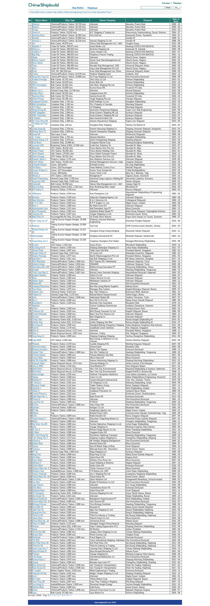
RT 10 (35, 452)
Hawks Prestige (39, 256)
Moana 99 (36, 283)
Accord (35, 317)
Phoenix (35, 344)
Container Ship (51, 12)
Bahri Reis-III (38, 217)
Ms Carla (36, 579)
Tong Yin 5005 (38, 523)
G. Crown (36, 137)
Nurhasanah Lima (40, 208)
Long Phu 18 (37, 402)
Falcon (35, 446)
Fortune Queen (38, 355)
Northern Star (38, 471)
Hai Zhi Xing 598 (39, 360)
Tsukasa (36, 449)
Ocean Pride (37, 250)
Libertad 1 (36, 388)
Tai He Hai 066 (38, 532)
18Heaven (36, 193)
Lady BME (37, 340)
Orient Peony (38, 99)
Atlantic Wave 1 (39, 159)
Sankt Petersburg (40, 178)
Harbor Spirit (37, 281)
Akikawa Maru (38, 490)
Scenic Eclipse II (39, 170)
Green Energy (38, 156)
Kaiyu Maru (37, 460)
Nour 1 (35, 206)
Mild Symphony (39, 104)
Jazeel (35, 562)
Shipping (91, 8)
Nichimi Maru (38, 587)
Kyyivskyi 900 (38, 181)
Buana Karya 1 (38, 559)
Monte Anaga (38, 374)
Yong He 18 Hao (39, 573)
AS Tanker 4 (37, 189)
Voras (34, 88)
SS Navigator (38, 493)
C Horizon (36, 382)
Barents (35, 27)
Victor (34, 308)
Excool (35, 245)
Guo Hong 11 (38, 584)
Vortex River (37, 93)
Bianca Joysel (38, 60)
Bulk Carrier (39, 12)
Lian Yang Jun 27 (40, 221)
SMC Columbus (39, 115)
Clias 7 (35, 333)
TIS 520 (35, 540)
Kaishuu (35, 226)
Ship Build (77, 8)
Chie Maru (36, 488)
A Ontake (36, 118)
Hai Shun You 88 (39, 424)
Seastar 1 (36, 41)
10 (67, 595)
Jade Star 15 (38, 510)
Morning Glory (38, 35)
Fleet (32, 12)
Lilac (34, 427)
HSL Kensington (39, 85)
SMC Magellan (38, 112)
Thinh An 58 (37, 515)
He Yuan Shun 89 (40, 121)
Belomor (36, 24)
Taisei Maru (37, 518)
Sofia (34, 416)
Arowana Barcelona (40, 286)
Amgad (35, 270)
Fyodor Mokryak (39, 314)
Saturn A (36, 32)
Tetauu (35, 377)
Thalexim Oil (37, 311)
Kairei (34, 590)
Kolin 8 (35, 328)
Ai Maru (35, 432)
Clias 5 (35, 330)
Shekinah (36, 537)
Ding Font (36, 454)
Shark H (35, 391)
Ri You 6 (36, 429)
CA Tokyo (36, 107)
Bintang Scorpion (39, 349)
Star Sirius (37, 289)
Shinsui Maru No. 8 (40, 468)
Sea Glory (36, 479)
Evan (34, 71)
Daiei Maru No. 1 (39, 396)
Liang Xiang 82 (38, 129)
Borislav (35, 197)
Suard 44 (36, 134)
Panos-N (36, 399)
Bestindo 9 (37, 303)
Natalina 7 (36, 46)
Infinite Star (37, 322)
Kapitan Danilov (39, 275)
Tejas (34, 66)
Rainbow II (37, 380)
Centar (35, 74)
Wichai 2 (36, 176)
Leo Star (36, 482)
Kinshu (35, 405)
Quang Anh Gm (39, 512)
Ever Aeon (36, 142)
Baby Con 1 (37, 90)
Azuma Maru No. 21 (41, 501)
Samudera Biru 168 (40, 267)
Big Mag (36, 54)
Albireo (35, 413)
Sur (33, 43)
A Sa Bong (37, 557)
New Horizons (38, 200)
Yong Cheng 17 (39, 418)
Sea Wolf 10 (37, 507)
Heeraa (35, 526)
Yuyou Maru (37, 358)
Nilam (34, 421)
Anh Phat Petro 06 (40, 543)
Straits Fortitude (39, 474)
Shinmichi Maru (39, 347)
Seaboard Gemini (40, 101)
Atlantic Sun (37, 292)
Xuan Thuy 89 (38, 582)
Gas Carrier (92, 12)
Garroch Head (38, 363)
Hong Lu (36, 49)
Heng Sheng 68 (39, 110)
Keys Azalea (37, 187)
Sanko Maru (37, 465)
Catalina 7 (36, 52)
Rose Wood (37, 63)
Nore (34, 297)
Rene (34, 278)
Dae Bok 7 (37, 259)
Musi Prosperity (39, 211)
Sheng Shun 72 (39, 131)
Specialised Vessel (104, 12)
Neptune (36, 306)
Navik (34, 529)
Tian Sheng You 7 (40, 438)
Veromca (36, 441)
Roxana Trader (38, 385)
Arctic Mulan (37, 162)
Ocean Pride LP (39, 253)
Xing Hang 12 (38, 336)
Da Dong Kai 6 (38, 247)
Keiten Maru (37, 443)
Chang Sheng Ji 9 (40, 140)
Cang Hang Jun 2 (40, 241)
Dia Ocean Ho (38, 496)
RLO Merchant (38, 261)
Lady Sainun (37, 485)
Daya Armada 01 (39, 551)
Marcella (36, 148)
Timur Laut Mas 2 (40, 272)
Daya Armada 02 (39, 499)
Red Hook (36, 371)
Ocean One (37, 535)
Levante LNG (38, 145)
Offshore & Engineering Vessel (75, 12)
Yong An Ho (37, 214)
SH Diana (36, 167)
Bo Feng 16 (37, 325)
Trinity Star (37, 319)
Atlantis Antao (38, 264)
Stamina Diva (38, 96)
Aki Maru (36, 457)
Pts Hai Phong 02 (40, 435)
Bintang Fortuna (39, 504)
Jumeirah (36, 184)
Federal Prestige (39, 79)
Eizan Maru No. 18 (40, 521)
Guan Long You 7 (40, 548)
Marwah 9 (36, 463)
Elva (34, 68)
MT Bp (35, 410)
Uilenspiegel (37, 236)
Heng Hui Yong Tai (40, 77)
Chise (34, 82)
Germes (35, 407)
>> (70, 595)
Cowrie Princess (39, 394)
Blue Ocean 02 (38, 568)
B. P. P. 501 (37, 203)
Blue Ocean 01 (38, 565)
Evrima (35, 173)
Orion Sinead (38, 153)
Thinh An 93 (37, 546)
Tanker (60, 12)
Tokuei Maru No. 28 (41, 476)
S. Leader (36, 570)
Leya (34, 593)
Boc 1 (34, 300)
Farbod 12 (36, 294)
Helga (34, 57)
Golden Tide (37, 352)
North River (37, 369)
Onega (35, 30)
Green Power (38, 151)
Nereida (35, 38)
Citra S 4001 (37, 366)
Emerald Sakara (39, 165)
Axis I (34, 576)
